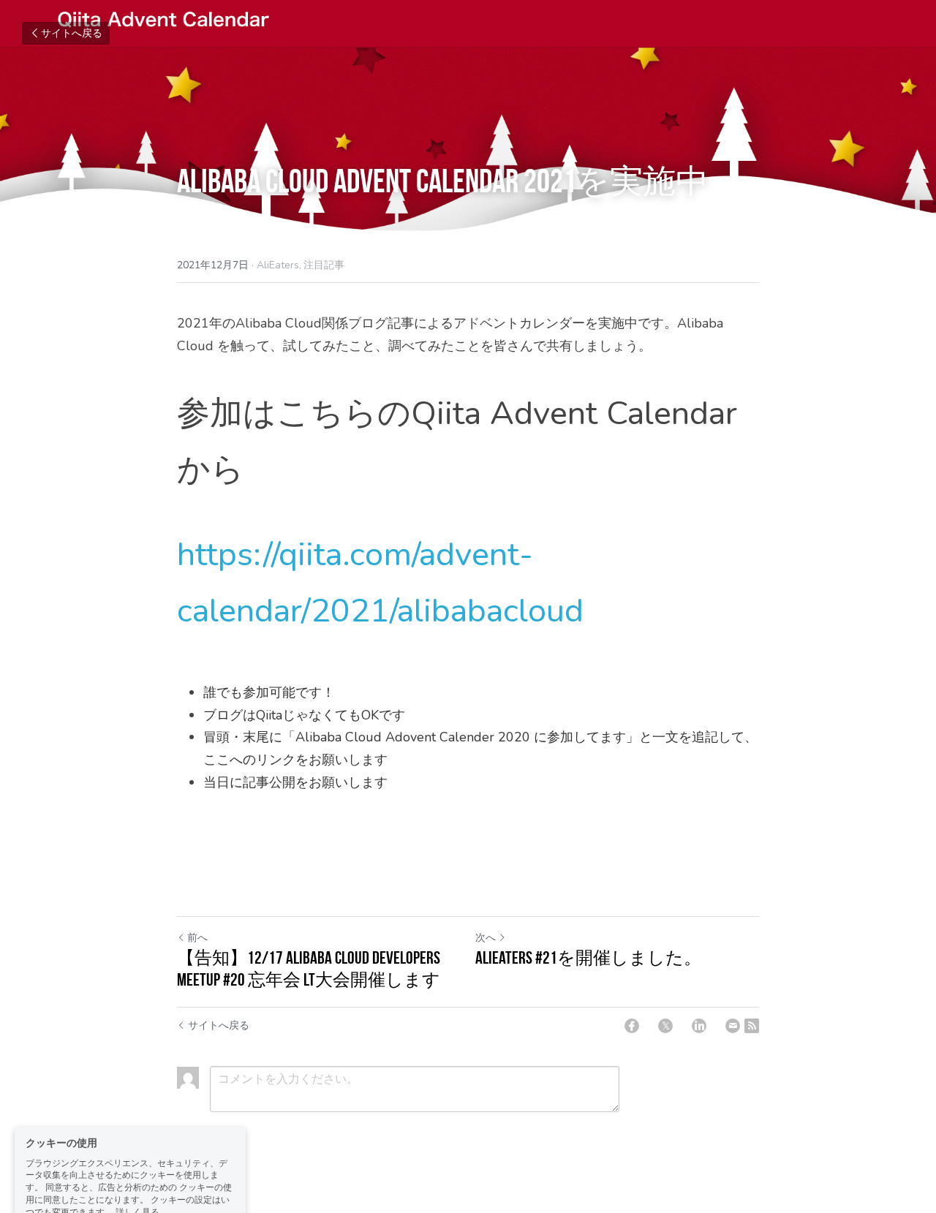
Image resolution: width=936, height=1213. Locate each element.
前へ (197, 938)
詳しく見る (137, 1153)
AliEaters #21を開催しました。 (588, 957)
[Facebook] (631, 1026)
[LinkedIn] (699, 1026)
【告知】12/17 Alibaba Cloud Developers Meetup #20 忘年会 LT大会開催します (308, 968)
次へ (485, 938)
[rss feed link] (751, 1026)
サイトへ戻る (71, 33)
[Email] (732, 1026)
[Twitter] (665, 1026)
